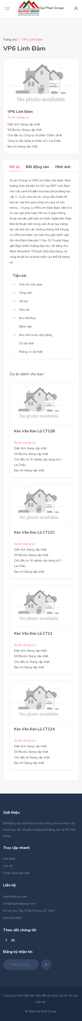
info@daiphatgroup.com (19, 904)
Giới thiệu (9, 859)
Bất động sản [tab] (37, 166)
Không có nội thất (30, 352)
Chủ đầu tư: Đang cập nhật (31, 662)
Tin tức (73, 996)
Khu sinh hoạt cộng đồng (35, 335)
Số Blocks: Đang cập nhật (25, 130)
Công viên (25, 293)
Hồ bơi (23, 301)
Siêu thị (24, 310)
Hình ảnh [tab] (62, 166)
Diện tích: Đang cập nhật (24, 124)
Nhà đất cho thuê (46, 996)
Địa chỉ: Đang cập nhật (22, 146)
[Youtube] (13, 940)
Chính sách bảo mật (16, 873)
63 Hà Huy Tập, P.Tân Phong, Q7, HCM (28, 911)
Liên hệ (8, 866)
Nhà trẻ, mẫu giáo (30, 284)
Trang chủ (10, 39)
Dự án (63, 996)
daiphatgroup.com (15, 896)
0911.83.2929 (12, 918)
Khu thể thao (27, 318)
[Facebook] (6, 940)
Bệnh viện (25, 327)
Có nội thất (26, 343)
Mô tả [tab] (14, 166)
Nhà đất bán (26, 996)
